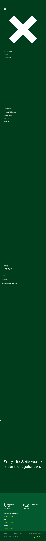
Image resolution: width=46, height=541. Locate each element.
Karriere (7, 120)
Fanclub (7, 117)
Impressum (4, 279)
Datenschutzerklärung (18, 533)
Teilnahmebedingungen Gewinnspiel (9, 283)
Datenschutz (4, 281)
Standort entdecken (9, 516)
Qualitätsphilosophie (11, 112)
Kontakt (7, 121)
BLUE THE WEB (12, 538)
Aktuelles (9, 109)
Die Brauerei (8, 108)
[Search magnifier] (5, 9)
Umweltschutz (10, 114)
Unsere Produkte (9, 115)
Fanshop (7, 118)
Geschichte (9, 111)
